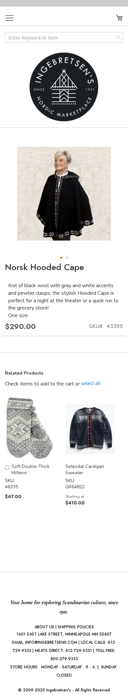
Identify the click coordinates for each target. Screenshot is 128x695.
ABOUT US (44, 627)
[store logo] (64, 87)
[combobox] (64, 37)
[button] (61, 258)
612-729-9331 (78, 651)
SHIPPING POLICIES (76, 627)
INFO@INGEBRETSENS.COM (51, 642)
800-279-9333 (64, 659)
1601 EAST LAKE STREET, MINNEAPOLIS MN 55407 (64, 634)
